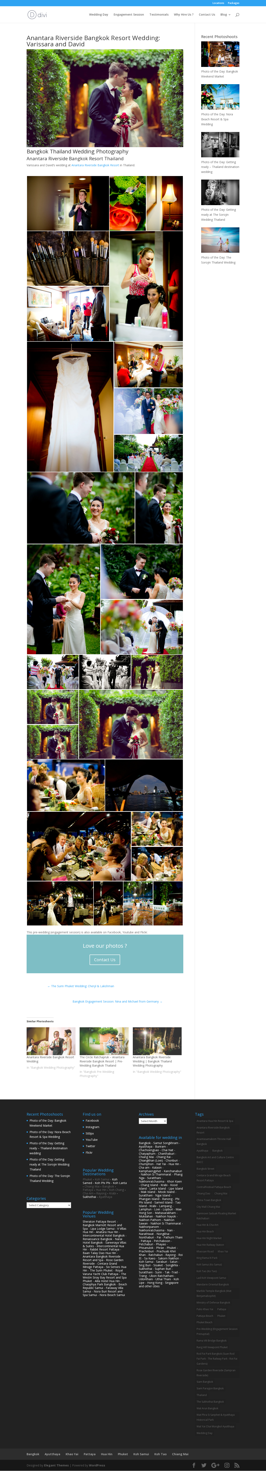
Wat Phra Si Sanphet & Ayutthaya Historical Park (216, 1417)
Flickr (89, 1152)
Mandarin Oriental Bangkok (213, 1284)
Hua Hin (101, 1190)
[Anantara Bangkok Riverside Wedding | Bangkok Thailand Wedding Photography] (157, 1041)
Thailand (202, 1395)
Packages (233, 3)
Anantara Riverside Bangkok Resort (95, 165)
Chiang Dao (203, 1193)
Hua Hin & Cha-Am (207, 1225)
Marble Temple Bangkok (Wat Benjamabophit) (214, 1293)
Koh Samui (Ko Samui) (209, 1264)
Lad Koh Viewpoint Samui (211, 1278)
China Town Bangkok (209, 1200)
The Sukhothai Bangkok (210, 1401)
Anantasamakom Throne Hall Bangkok (214, 1141)
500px (90, 1133)
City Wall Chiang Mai (208, 1207)
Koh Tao (160, 1454)
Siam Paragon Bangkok (210, 1388)
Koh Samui (102, 1179)
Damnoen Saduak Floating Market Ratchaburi (216, 1216)
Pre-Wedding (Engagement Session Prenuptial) (217, 1331)
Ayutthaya (105, 1197)
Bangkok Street (205, 1168)
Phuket (87, 1179)
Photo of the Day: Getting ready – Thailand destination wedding (49, 1148)
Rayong (101, 1193)
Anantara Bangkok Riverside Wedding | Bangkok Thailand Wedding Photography (152, 1061)
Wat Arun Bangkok (207, 1408)
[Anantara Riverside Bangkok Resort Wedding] (51, 1041)
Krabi (112, 1193)
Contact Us (207, 14)
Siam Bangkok (205, 1382)
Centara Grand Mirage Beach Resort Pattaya (214, 1178)
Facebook (92, 1120)
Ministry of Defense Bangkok (213, 1302)
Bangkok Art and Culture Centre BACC (215, 1160)
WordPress (97, 1465)
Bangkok (108, 1186)
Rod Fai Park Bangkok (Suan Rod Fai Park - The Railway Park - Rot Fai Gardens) (217, 1358)
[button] (68, 203)
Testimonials (159, 14)
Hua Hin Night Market (209, 1238)
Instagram (92, 1127)
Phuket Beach (204, 1322)
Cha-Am (88, 1193)
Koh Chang (116, 1190)
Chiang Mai (92, 1186)
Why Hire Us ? (183, 14)
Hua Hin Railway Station (210, 1245)
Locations (218, 3)
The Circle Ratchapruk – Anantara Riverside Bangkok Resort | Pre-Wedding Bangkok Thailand (102, 1061)
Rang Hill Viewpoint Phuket (212, 1347)
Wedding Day (98, 14)
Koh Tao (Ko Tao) (207, 1271)
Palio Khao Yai (205, 1309)
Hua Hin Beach (205, 1231)
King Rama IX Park (207, 1258)
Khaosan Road (205, 1251)
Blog (223, 14)
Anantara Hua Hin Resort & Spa (215, 1121)
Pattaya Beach (205, 1316)
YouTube (92, 1140)
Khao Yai (223, 1251)
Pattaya (88, 1190)
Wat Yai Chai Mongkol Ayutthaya (215, 1426)
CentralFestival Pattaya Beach (214, 1187)
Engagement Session (129, 14)
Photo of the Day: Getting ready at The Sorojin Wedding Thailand (49, 1164)
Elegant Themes (56, 1465)
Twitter (90, 1146)
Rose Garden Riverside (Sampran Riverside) (216, 1373)
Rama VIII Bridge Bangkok (212, 1340)
